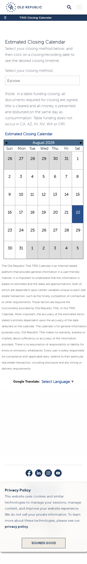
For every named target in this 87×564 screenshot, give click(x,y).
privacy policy (16, 527)
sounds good (43, 543)
